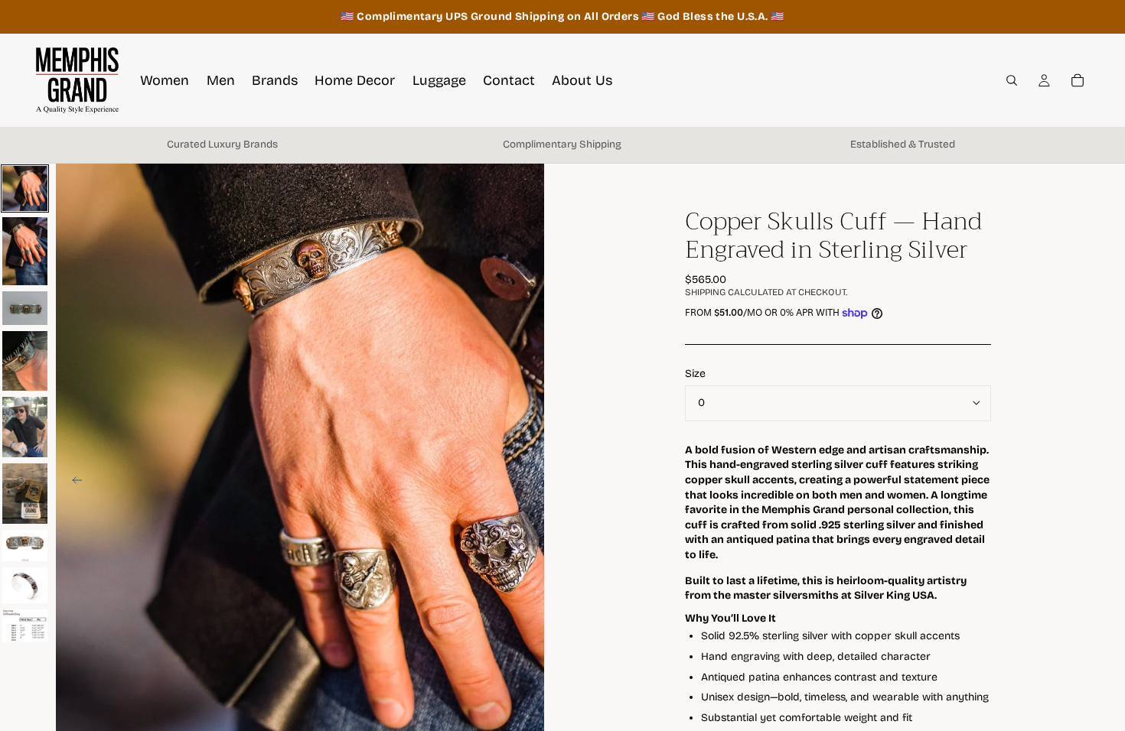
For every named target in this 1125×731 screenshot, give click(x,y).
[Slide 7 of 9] (24, 546)
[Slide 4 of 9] (24, 361)
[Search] (1012, 80)
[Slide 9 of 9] (24, 625)
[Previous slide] (73, 482)
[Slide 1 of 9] (24, 188)
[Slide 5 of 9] (24, 427)
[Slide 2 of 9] (24, 251)
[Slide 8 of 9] (24, 585)
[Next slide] (527, 482)
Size (695, 373)
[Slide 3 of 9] (24, 308)
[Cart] (1077, 80)
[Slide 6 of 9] (24, 493)
